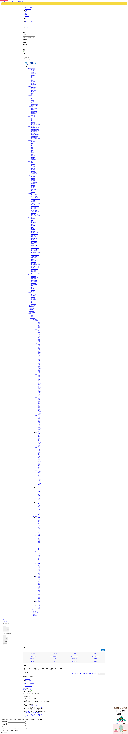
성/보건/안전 (34, 154)
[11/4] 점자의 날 (39, 490)
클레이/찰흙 (33, 208)
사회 (32, 145)
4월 (36, 343)
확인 (2, 732)
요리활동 (33, 200)
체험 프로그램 (31, 116)
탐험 (39, 534)
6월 (36, 397)
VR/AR (32, 100)
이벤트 (30, 313)
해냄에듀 (33, 81)
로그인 (27, 18)
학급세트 (33, 218)
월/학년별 (32, 318)
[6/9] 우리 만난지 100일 (39, 409)
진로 (32, 119)
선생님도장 (33, 162)
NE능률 (32, 70)
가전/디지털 (33, 294)
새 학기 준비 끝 (39, 336)
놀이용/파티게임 (34, 232)
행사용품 (33, 183)
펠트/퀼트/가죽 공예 (35, 199)
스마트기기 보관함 (35, 105)
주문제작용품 (34, 182)
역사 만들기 (39, 332)
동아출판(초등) (34, 72)
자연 (39, 548)
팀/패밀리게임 (34, 238)
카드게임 (33, 239)
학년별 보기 (35, 516)
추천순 (72, 673)
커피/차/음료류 (34, 301)
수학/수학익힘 (39, 525)
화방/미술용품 (34, 280)
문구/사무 (30, 274)
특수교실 (33, 157)
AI (31, 118)
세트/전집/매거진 (35, 266)
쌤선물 (32, 187)
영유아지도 (33, 257)
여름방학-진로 (39, 423)
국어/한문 (33, 141)
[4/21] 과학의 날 (39, 359)
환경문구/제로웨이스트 (36, 134)
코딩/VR (30, 95)
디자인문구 (33, 276)
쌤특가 (29, 292)
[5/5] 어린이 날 (39, 377)
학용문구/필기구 (34, 277)
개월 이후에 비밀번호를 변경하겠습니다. (11, 730)
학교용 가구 (33, 288)
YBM (32, 79)
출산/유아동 (33, 299)
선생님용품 (33, 172)
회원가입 (27, 19)
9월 (36, 447)
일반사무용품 (34, 281)
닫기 (24, 49)
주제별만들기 (34, 194)
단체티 (32, 165)
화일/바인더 (33, 283)
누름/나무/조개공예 (35, 203)
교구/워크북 (33, 87)
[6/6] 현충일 (39, 404)
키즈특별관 (33, 610)
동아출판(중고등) (35, 73)
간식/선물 (30, 175)
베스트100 (31, 309)
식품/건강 (33, 297)
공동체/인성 (33, 113)
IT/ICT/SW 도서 (34, 253)
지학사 (32, 77)
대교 (32, 76)
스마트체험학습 (34, 173)
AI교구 (29, 86)
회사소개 (27, 679)
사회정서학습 (31, 106)
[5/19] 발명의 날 (39, 389)
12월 (36, 502)
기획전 (32, 315)
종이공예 (33, 204)
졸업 (39, 326)
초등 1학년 (37, 517)
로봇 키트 (33, 88)
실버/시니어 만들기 (35, 215)
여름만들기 (39, 419)
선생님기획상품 (32, 308)
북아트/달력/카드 (35, 206)
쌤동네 (27, 10)
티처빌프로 (28, 9)
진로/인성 (33, 229)
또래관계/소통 (34, 111)
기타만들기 (33, 213)
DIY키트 (33, 101)
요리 (32, 120)
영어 (32, 143)
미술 (32, 148)
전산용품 (33, 290)
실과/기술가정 (34, 155)
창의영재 (33, 231)
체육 (32, 150)
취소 (5, 732)
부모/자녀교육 (34, 256)
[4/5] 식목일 (39, 346)
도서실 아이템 (34, 249)
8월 (36, 432)
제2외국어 (33, 152)
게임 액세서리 (34, 245)
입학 (39, 327)
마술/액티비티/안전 (35, 124)
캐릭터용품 (33, 189)
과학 (32, 147)
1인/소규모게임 (34, 236)
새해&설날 (39, 324)
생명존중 (33, 115)
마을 (39, 549)
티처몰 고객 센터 (27, 689)
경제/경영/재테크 (35, 267)
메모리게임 (33, 235)
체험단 (32, 316)
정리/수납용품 (34, 284)
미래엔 (32, 83)
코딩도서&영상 (34, 104)
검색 (50, 669)
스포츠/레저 (33, 304)
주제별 (34, 611)
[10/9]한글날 (39, 473)
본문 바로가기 (4, 1)
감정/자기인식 (34, 108)
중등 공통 (37, 601)
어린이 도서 (33, 270)
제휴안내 (27, 684)
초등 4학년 (37, 563)
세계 (39, 547)
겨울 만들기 (39, 505)
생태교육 (33, 133)
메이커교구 (33, 102)
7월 (36, 415)
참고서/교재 (33, 263)
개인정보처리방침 (29, 683)
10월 (36, 470)
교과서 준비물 (31, 68)
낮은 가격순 (83, 673)
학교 (39, 527)
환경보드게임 (34, 137)
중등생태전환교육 (35, 130)
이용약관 (27, 681)
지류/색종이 (33, 278)
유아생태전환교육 (35, 127)
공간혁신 (33, 653)
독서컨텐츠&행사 (35, 248)
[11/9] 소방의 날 (39, 494)
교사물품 (35, 615)
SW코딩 (32, 228)
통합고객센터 (28, 686)
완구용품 (33, 192)
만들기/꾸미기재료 (35, 214)
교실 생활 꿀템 (39, 340)
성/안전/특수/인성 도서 (36, 273)
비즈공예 (33, 201)
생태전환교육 (31, 126)
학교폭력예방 (39, 477)
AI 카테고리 (32, 305)
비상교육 (33, 75)
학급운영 (30, 161)
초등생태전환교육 (35, 129)
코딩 (32, 98)
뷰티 (32, 302)
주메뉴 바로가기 (11, 1)
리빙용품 (33, 185)
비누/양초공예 (34, 210)
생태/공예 (33, 122)
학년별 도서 (33, 260)
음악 (32, 151)
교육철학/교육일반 (35, 255)
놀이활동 (33, 166)
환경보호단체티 (34, 136)
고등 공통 (37, 605)
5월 (36, 374)
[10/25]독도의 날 (39, 481)
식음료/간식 (33, 179)
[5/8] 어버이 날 (39, 381)
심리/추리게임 (34, 241)
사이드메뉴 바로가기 (20, 1)
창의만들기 (30, 193)
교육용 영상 (33, 159)
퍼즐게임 (33, 243)
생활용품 (33, 171)
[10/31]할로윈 (39, 485)
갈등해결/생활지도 (35, 112)
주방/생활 (33, 298)
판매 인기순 (77, 673)
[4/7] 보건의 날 (39, 350)
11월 (36, 487)
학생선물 (33, 178)
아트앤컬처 (33, 84)
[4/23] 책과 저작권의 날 (39, 364)
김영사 (32, 80)
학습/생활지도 (34, 250)
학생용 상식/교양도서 (36, 264)
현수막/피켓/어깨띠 (35, 138)
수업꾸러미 (31, 306)
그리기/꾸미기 (34, 196)
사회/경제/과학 (34, 222)
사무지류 (33, 287)
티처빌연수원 (28, 7)
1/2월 (36, 320)
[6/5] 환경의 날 (39, 400)
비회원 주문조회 (29, 21)
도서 (32, 93)
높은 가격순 (89, 673)
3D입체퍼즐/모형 (35, 211)
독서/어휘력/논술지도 (36, 252)
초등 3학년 (37, 551)
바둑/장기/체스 (34, 234)
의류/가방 (33, 186)
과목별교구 (30, 140)
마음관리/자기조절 (35, 109)
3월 (36, 329)
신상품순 (94, 673)
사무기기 (33, 285)
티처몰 (27, 11)
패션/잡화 (33, 295)
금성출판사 (33, 69)
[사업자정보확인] (44, 707)
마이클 (27, 16)
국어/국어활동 (39, 520)
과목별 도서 (33, 259)
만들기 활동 (33, 90)
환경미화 (33, 168)
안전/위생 (33, 291)
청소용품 (33, 169)
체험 (32, 94)
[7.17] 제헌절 (39, 430)
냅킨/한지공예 (34, 207)
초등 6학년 (37, 589)
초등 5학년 (37, 576)
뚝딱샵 (27, 14)
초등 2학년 (37, 535)
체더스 (27, 13)
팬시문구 (33, 180)
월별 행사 (35, 319)
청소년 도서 (33, 262)
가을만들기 (39, 456)
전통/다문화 (33, 123)
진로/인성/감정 (34, 158)
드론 (32, 97)
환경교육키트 (34, 131)
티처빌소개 (28, 680)
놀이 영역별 (35, 612)
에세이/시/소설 (34, 269)
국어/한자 (33, 225)
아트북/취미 (33, 271)
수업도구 (33, 164)
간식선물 (33, 176)
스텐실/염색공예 (34, 197)
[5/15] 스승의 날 (39, 385)
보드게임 (33, 91)
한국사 (32, 224)
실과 (39, 558)
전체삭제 (25, 44)
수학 (32, 144)
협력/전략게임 (34, 242)
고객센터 (27, 22)
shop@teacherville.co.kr (34, 705)
